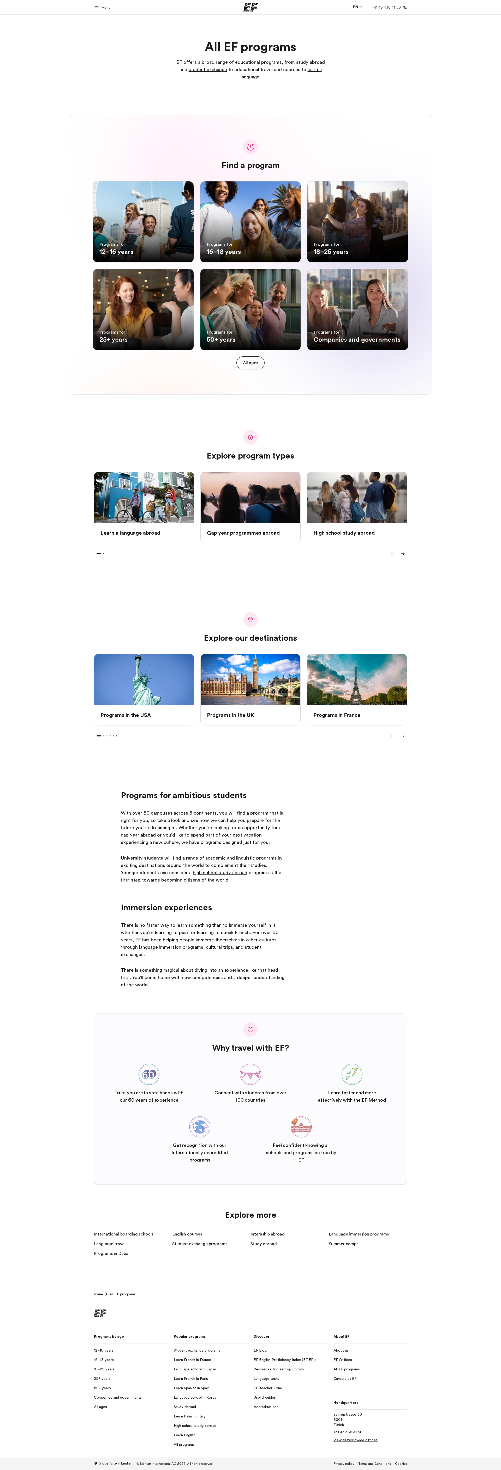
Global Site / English (115, 1463)
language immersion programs (171, 947)
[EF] (250, 7)
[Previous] (392, 554)
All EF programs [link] (122, 1294)
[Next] (403, 554)
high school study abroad (220, 872)
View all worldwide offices (355, 1440)
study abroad (310, 62)
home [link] (98, 1294)
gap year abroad (138, 835)
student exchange (208, 69)
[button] (103, 7)
